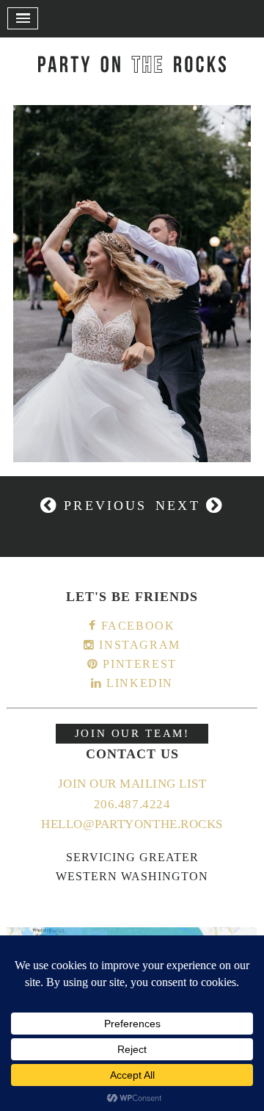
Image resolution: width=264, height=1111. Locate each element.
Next (180, 505)
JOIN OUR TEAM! (132, 733)
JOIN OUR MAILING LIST (132, 784)
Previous (102, 505)
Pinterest (138, 664)
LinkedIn (138, 683)
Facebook (136, 625)
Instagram (137, 645)
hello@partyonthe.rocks (131, 824)
